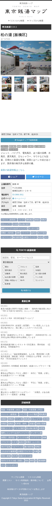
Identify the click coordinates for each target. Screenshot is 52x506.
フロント (4, 146)
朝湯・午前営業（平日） (33, 410)
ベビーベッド (6, 237)
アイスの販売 (19, 428)
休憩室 (41, 428)
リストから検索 (17, 21)
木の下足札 (42, 233)
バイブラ (21, 220)
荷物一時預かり (11, 280)
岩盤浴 (32, 424)
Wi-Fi (22, 280)
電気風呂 (29, 220)
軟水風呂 (23, 273)
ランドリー (13, 149)
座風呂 (37, 220)
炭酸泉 (7, 273)
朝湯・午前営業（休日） (11, 410)
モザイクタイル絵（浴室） (12, 460)
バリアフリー (35, 437)
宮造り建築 (6, 456)
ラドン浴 (19, 419)
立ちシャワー (6, 224)
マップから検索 (36, 21)
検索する (27, 290)
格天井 (40, 237)
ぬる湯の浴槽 (10, 277)
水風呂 (30, 146)
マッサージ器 (33, 228)
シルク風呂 (33, 414)
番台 (7, 267)
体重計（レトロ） (33, 442)
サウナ (24, 146)
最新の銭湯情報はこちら (13, 170)
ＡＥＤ (14, 442)
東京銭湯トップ (26, 3)
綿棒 (18, 233)
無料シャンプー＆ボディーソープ (14, 228)
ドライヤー (25, 233)
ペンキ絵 (4, 149)
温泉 (37, 267)
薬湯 (19, 146)
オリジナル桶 (23, 437)
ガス (46, 237)
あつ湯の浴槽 (40, 146)
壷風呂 (11, 424)
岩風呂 (4, 424)
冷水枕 (15, 224)
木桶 (36, 451)
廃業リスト (7, 480)
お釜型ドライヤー (30, 237)
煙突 (32, 460)
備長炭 (26, 419)
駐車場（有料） (21, 424)
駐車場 (7, 284)
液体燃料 (42, 460)
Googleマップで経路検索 (27, 140)
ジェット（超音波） (9, 220)
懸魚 (27, 460)
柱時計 (38, 447)
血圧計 (33, 233)
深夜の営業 (41, 424)
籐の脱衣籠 (17, 237)
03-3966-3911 (18, 195)
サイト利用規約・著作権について (29, 480)
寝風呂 (43, 220)
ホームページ (20, 198)
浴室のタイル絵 (25, 456)
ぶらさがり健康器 (8, 451)
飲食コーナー (6, 428)
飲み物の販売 (24, 224)
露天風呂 (12, 146)
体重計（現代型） (8, 233)
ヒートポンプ (11, 465)
